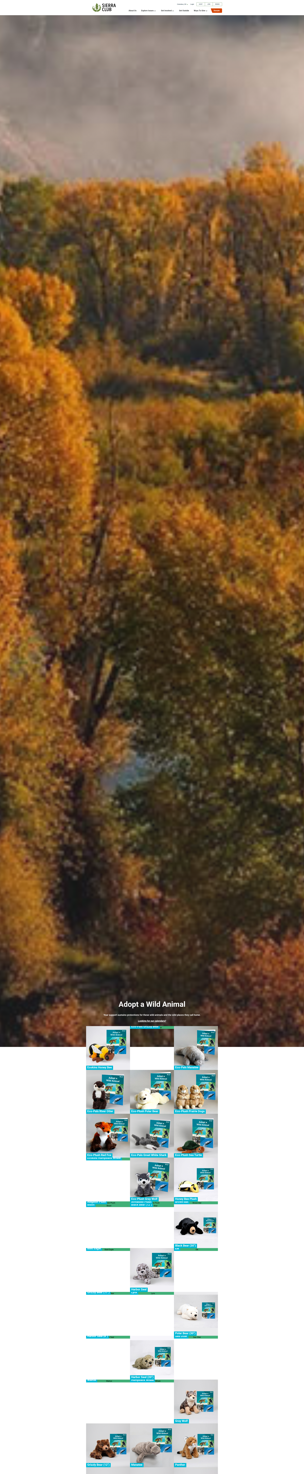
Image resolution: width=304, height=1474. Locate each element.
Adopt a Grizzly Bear (108, 1437)
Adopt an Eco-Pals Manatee (196, 1040)
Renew (217, 4)
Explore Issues (147, 10)
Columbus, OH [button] (181, 4)
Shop (200, 4)
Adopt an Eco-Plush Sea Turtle (196, 1131)
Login (192, 4)
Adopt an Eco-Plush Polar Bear (152, 1088)
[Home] (104, 7)
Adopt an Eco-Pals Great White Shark (152, 1131)
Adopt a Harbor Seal (152, 1262)
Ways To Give (199, 10)
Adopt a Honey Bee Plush (196, 1171)
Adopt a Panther (196, 1437)
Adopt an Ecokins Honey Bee (108, 1044)
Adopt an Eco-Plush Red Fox (108, 1127)
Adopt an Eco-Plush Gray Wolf (152, 1175)
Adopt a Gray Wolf (196, 1393)
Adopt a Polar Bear (196, 1306)
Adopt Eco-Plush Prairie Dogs (196, 1088)
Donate (217, 10)
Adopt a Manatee (152, 1437)
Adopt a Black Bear (196, 1218)
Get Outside (184, 10)
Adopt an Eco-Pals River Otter (108, 1088)
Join (208, 4)
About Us (132, 10)
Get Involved (166, 10)
